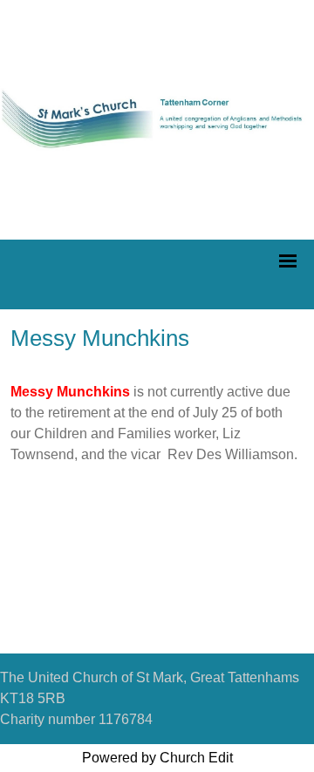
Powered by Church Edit (157, 757)
